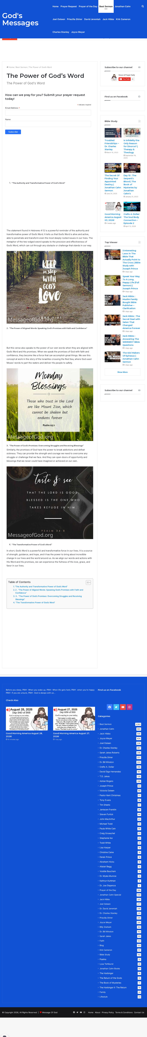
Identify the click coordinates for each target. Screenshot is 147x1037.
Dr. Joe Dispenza (108, 885)
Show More (122, 372)
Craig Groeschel (107, 833)
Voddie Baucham (108, 871)
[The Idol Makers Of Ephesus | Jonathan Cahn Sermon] (112, 356)
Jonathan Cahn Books (110, 968)
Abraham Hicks (107, 862)
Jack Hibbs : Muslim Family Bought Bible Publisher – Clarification (130, 302)
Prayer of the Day (88, 6)
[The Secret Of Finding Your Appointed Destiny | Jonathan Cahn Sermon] (113, 168)
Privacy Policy (108, 1012)
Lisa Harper (105, 847)
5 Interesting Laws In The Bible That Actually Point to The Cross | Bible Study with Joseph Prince (131, 259)
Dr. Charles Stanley (108, 748)
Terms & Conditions (124, 1012)
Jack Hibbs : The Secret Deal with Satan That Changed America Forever (131, 322)
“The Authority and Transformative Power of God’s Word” (41, 586)
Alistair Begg (106, 866)
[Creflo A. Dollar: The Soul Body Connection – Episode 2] (132, 206)
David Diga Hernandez (110, 771)
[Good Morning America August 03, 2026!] (113, 206)
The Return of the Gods (111, 978)
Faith (102, 941)
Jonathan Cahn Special (110, 895)
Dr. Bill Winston (107, 762)
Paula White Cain (108, 828)
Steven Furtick (106, 814)
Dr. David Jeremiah (108, 908)
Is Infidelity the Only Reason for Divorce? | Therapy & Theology (131, 146)
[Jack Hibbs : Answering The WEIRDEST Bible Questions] (112, 340)
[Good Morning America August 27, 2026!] (74, 719)
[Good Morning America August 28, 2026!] (27, 719)
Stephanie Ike (106, 838)
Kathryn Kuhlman (108, 881)
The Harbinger (106, 973)
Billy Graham (105, 927)
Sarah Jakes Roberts (109, 752)
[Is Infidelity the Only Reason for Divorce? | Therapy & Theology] (132, 132)
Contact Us (139, 1012)
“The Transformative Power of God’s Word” (35, 602)
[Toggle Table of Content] (87, 582)
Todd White (105, 843)
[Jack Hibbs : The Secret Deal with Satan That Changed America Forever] (112, 320)
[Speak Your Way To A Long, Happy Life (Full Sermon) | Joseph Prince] (112, 280)
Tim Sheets (105, 805)
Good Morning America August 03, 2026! (113, 217)
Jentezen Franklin (108, 809)
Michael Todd (106, 824)
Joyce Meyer (78, 32)
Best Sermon (106, 6)
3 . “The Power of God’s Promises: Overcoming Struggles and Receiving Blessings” (49, 597)
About (97, 1012)
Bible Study (105, 954)
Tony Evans (105, 800)
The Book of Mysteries (110, 982)
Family (103, 992)
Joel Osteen (59, 19)
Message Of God (49, 1012)
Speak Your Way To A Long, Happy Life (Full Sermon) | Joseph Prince (131, 282)
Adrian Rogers (106, 781)
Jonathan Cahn (122, 6)
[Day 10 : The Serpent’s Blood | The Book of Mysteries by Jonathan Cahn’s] (132, 168)
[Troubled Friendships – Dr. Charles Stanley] (113, 132)
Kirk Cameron (123, 19)
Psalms (103, 959)
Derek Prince (106, 857)
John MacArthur (107, 819)
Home (56, 6)
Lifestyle (104, 997)
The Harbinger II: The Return (113, 987)
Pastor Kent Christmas (110, 795)
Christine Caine (107, 852)
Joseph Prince (106, 786)
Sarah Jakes (105, 936)
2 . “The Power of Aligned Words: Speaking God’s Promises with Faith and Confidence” (49, 591)
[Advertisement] (73, 49)
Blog (102, 945)
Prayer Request (69, 6)
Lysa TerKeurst (106, 964)
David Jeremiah (92, 19)
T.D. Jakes (105, 776)
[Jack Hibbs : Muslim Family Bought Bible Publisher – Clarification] (112, 300)
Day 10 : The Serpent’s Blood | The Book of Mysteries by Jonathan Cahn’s (130, 184)
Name (8, 119)
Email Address (12, 108)
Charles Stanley (61, 32)
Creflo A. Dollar (107, 767)
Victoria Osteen (107, 790)
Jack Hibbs (108, 19)
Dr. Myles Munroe (108, 876)
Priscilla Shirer (74, 19)
